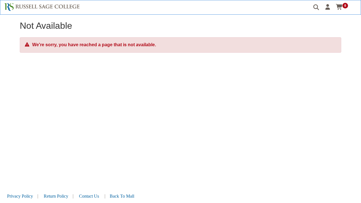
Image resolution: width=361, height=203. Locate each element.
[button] (328, 7)
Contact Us (89, 196)
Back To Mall (122, 196)
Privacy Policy (20, 196)
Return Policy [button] (56, 196)
